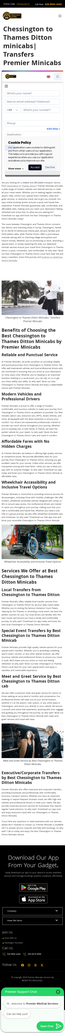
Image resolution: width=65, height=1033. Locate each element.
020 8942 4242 (53, 5)
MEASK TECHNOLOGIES (32, 980)
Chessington (13, 186)
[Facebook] (22, 965)
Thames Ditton (29, 186)
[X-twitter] (42, 965)
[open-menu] (59, 16)
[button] (58, 992)
